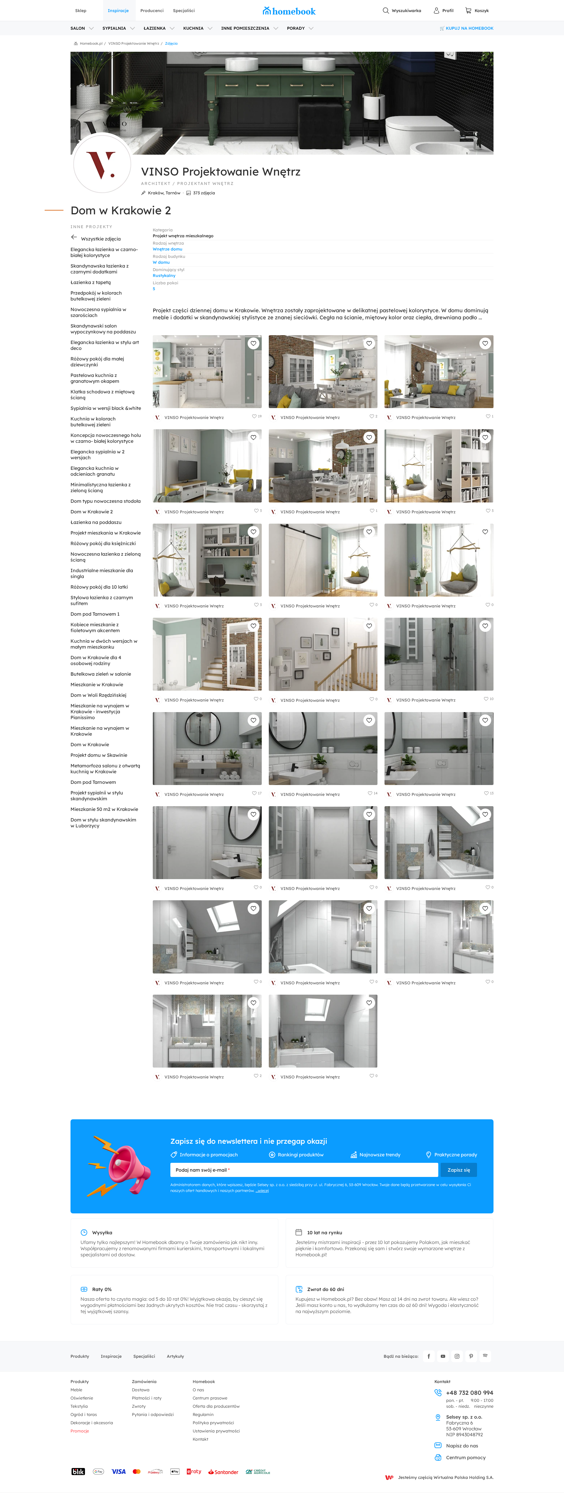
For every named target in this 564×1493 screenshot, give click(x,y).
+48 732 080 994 (470, 1392)
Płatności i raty (147, 1398)
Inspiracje (118, 10)
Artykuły (175, 1356)
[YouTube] (443, 1356)
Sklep (80, 10)
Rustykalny (164, 275)
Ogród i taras (83, 1414)
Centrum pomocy (466, 1457)
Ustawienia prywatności (216, 1431)
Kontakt (200, 1439)
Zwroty (139, 1406)
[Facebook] (429, 1356)
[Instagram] (457, 1356)
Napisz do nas (462, 1446)
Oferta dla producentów (216, 1406)
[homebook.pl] (289, 10)
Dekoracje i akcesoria (91, 1422)
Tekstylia (79, 1406)
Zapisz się (459, 1170)
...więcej (262, 1190)
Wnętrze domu (167, 249)
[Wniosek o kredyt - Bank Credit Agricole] (258, 1471)
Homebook (204, 1381)
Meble (76, 1389)
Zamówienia (144, 1381)
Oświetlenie (81, 1398)
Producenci (152, 10)
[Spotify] (485, 1356)
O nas (198, 1389)
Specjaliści (184, 10)
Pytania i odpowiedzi (153, 1414)
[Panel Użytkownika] (443, 10)
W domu (161, 262)
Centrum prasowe (210, 1398)
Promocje (79, 1431)
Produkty (79, 1356)
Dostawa (141, 1389)
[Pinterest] (471, 1356)
